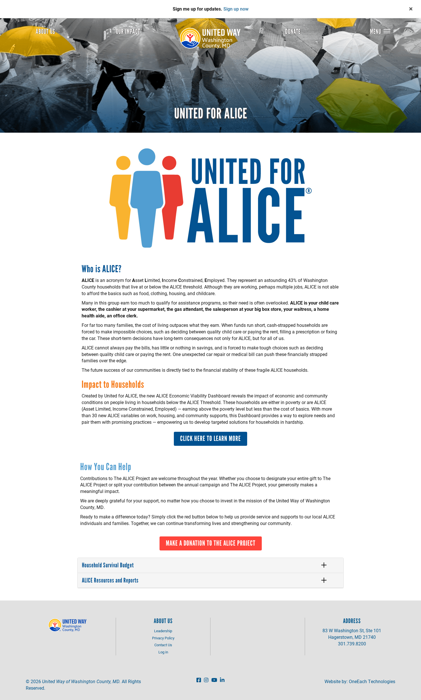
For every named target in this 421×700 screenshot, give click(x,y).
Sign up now (236, 9)
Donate (293, 31)
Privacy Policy (163, 638)
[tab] (210, 565)
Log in (163, 652)
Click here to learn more (210, 438)
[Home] (212, 38)
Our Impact (128, 31)
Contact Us (163, 644)
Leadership (163, 630)
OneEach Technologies (372, 681)
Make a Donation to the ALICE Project (210, 543)
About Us (45, 31)
